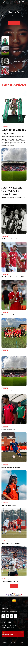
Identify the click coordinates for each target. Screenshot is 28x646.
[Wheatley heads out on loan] (14, 295)
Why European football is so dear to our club (12, 238)
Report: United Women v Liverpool (10, 543)
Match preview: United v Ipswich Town (11, 391)
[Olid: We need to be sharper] (14, 485)
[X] (11, 616)
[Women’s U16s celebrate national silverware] (14, 333)
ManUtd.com (13, 39)
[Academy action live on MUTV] (14, 409)
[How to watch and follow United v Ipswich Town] (5, 50)
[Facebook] (3, 616)
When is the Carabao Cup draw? (17, 41)
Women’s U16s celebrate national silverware (12, 353)
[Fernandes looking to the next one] (14, 561)
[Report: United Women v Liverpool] (14, 523)
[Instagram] (7, 616)
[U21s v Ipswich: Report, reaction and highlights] (5, 70)
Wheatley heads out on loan (8, 314)
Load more (13, 586)
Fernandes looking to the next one (10, 581)
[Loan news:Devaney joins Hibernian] (14, 447)
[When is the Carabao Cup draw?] (5, 40)
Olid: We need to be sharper (8, 505)
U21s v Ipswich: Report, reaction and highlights (13, 276)
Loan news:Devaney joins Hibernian (10, 467)
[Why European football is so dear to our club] (5, 60)
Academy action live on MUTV (9, 429)
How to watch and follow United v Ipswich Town (11, 191)
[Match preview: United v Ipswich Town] (14, 371)
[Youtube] (15, 616)
